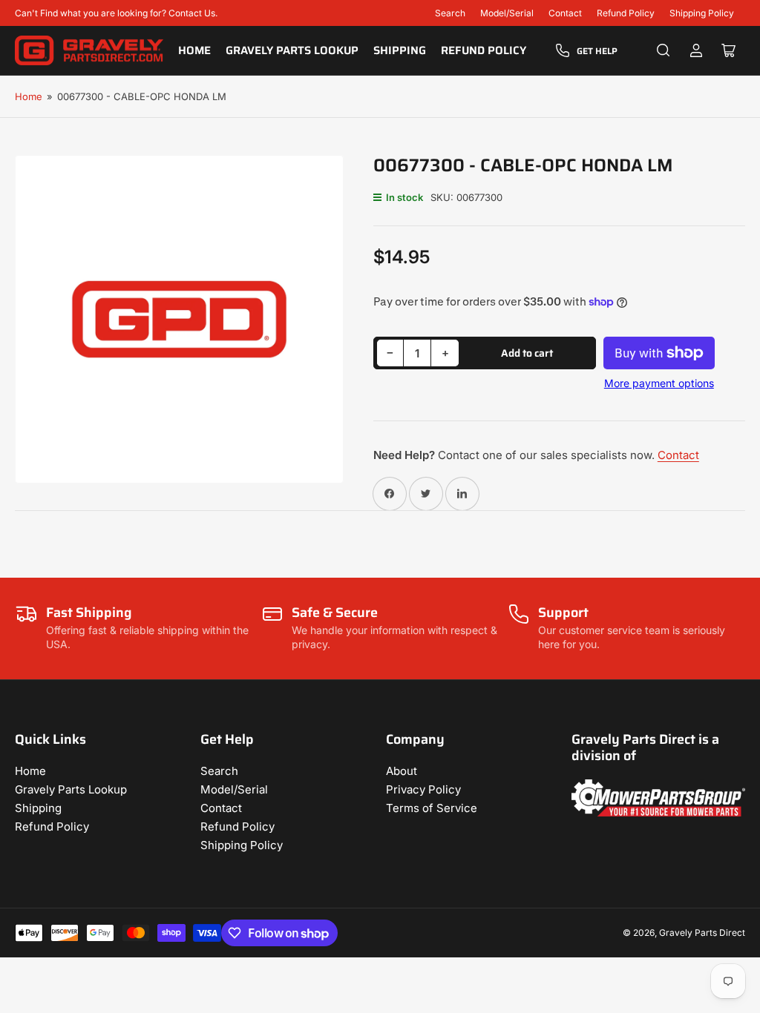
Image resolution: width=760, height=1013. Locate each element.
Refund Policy (626, 13)
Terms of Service (431, 808)
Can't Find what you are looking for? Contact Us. (116, 13)
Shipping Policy (701, 13)
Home (194, 50)
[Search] (663, 50)
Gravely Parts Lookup (292, 50)
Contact (565, 13)
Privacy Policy (423, 789)
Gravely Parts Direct (702, 932)
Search (450, 13)
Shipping (399, 50)
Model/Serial (507, 13)
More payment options (659, 383)
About (401, 771)
